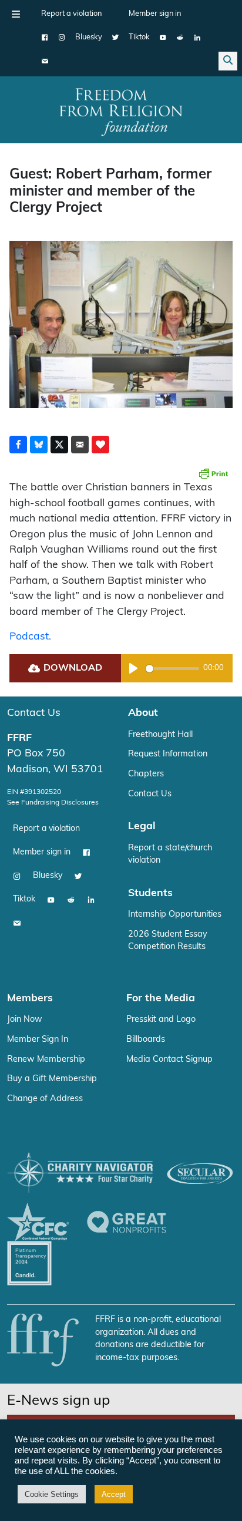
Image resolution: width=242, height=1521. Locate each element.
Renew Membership (46, 1059)
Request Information (167, 754)
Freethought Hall (160, 735)
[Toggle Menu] (16, 14)
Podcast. (30, 637)
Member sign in (155, 14)
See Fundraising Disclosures (53, 802)
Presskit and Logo (161, 1019)
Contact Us (33, 713)
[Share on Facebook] (18, 444)
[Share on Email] (80, 444)
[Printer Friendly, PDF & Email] (213, 473)
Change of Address (45, 1099)
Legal (142, 827)
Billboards (145, 1039)
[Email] (44, 61)
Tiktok (139, 37)
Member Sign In (37, 1039)
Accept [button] (114, 1494)
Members (30, 999)
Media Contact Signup (169, 1059)
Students (150, 894)
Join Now (24, 1019)
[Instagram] (61, 37)
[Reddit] (180, 37)
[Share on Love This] (100, 444)
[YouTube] (163, 37)
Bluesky (88, 37)
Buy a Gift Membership (52, 1079)
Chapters (146, 774)
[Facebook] (44, 37)
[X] (115, 37)
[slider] (172, 668)
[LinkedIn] (197, 37)
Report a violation (71, 14)
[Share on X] (59, 444)
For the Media (160, 999)
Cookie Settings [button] (52, 1494)
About (143, 713)
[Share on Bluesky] (39, 444)
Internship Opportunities (174, 914)
